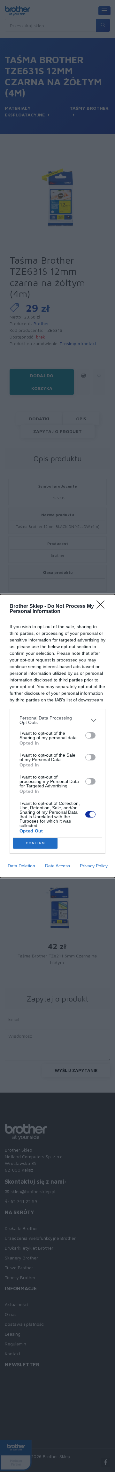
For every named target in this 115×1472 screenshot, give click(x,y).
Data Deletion (21, 865)
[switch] (90, 735)
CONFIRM (35, 843)
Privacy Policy (94, 865)
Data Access (57, 865)
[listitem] (57, 720)
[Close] (102, 607)
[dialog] (57, 736)
